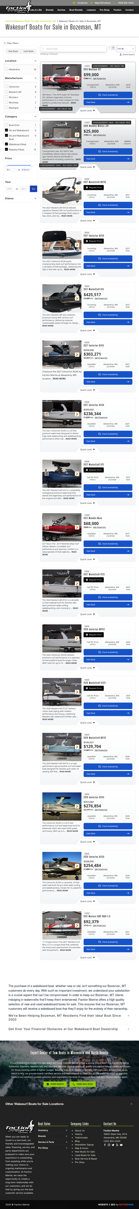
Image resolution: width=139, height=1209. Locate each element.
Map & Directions (103, 3)
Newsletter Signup (84, 1144)
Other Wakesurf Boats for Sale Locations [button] (34, 1104)
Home (8, 21)
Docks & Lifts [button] (35, 9)
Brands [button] (49, 9)
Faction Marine (111, 1130)
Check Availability (110, 95)
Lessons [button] (91, 9)
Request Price (95, 187)
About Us (80, 1130)
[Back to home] (19, 7)
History (78, 1134)
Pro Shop (79, 1162)
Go (33, 188)
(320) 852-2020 (126, 3)
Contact (129, 9)
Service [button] (61, 9)
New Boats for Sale (85, 1151)
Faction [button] (117, 9)
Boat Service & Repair (86, 1158)
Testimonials (81, 1137)
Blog (77, 1141)
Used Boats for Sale (85, 1155)
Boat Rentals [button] (76, 9)
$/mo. (95, 78)
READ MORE (66, 216)
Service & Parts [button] (46, 1142)
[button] (47, 78)
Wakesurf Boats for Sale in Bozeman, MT (35, 21)
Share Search (129, 54)
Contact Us (82, 3)
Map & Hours (81, 1148)
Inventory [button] (43, 1130)
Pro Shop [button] (105, 9)
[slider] (6, 165)
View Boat (90, 102)
